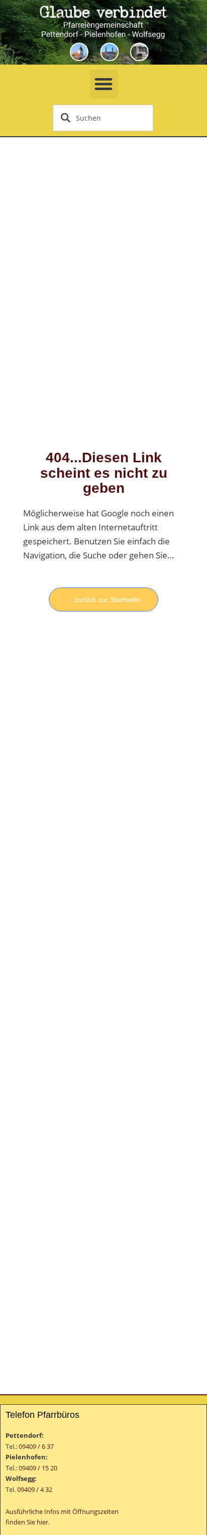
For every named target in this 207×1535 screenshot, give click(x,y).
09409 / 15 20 (38, 1467)
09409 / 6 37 (36, 1446)
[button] (103, 84)
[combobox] (103, 118)
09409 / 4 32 (34, 1489)
